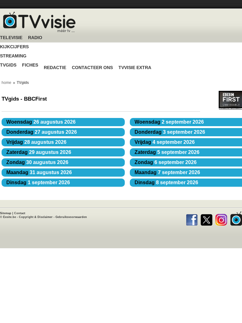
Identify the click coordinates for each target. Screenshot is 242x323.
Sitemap (5, 213)
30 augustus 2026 (37, 162)
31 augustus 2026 (39, 172)
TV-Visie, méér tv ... (39, 22)
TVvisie (236, 218)
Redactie (55, 67)
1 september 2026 (38, 182)
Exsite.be (9, 217)
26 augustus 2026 (41, 122)
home (6, 83)
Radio (35, 37)
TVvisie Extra (134, 67)
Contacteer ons (92, 67)
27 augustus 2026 (41, 132)
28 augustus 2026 (36, 142)
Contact (19, 213)
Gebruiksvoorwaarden (71, 217)
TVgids (8, 65)
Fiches (30, 65)
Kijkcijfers (14, 46)
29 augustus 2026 (38, 152)
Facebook (192, 218)
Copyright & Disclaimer (36, 217)
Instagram (221, 218)
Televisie (11, 37)
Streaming (13, 56)
